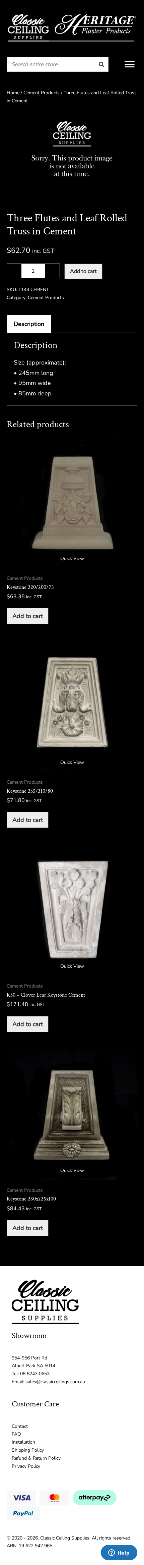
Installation (23, 1442)
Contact (20, 1426)
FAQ (16, 1434)
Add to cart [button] (27, 616)
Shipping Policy (28, 1450)
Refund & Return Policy (36, 1458)
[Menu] (129, 64)
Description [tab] (29, 324)
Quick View (72, 558)
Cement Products (41, 93)
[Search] (101, 64)
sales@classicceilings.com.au (55, 1382)
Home (13, 93)
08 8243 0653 (35, 1374)
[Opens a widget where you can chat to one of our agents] (118, 1553)
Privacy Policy (26, 1466)
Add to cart (83, 271)
